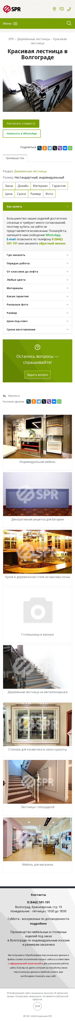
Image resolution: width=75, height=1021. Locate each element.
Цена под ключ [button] (17, 321)
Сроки (21, 194)
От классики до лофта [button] (22, 271)
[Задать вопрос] (61, 9)
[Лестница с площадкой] (37, 782)
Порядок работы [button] (18, 263)
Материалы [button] (15, 288)
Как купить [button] (14, 206)
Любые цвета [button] (16, 279)
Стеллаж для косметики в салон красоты (37, 749)
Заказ (9, 186)
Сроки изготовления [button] (21, 329)
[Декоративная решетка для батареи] (37, 494)
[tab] (37, 206)
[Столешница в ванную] (37, 609)
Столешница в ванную (37, 634)
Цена (8, 194)
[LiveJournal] (39, 148)
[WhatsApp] (70, 148)
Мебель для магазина (37, 865)
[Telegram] (50, 148)
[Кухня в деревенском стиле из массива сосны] (37, 552)
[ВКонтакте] (65, 148)
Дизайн (23, 186)
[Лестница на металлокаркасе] (37, 667)
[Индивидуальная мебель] (37, 436)
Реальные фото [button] (17, 304)
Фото (49, 194)
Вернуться (14, 395)
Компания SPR (44, 1016)
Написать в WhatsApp (22, 133)
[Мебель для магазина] (37, 839)
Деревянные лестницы (30, 171)
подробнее (38, 924)
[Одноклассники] (44, 148)
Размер (35, 194)
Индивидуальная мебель (37, 462)
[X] (55, 148)
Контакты (38, 895)
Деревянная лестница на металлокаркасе (38, 692)
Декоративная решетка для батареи (37, 519)
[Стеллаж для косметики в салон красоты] (37, 724)
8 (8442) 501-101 (38, 902)
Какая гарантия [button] (18, 296)
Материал (40, 186)
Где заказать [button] (16, 255)
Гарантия (59, 186)
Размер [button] (12, 313)
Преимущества (15, 158)
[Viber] (60, 148)
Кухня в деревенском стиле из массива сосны (37, 577)
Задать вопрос (37, 375)
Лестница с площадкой (37, 807)
